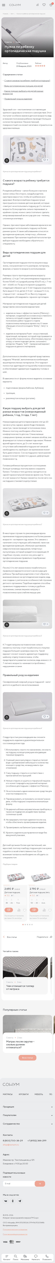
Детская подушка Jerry (40, 892)
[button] (23, 924)
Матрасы (8, 1094)
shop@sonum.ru (11, 1144)
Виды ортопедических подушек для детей (23, 86)
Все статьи (12, 937)
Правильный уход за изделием (18, 99)
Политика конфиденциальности (15, 1234)
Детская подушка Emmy (12, 892)
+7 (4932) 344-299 (37, 1140)
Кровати (23, 1094)
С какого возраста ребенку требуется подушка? (27, 80)
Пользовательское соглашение (15, 1229)
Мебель (39, 1094)
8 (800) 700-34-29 (13, 1140)
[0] (51, 5)
